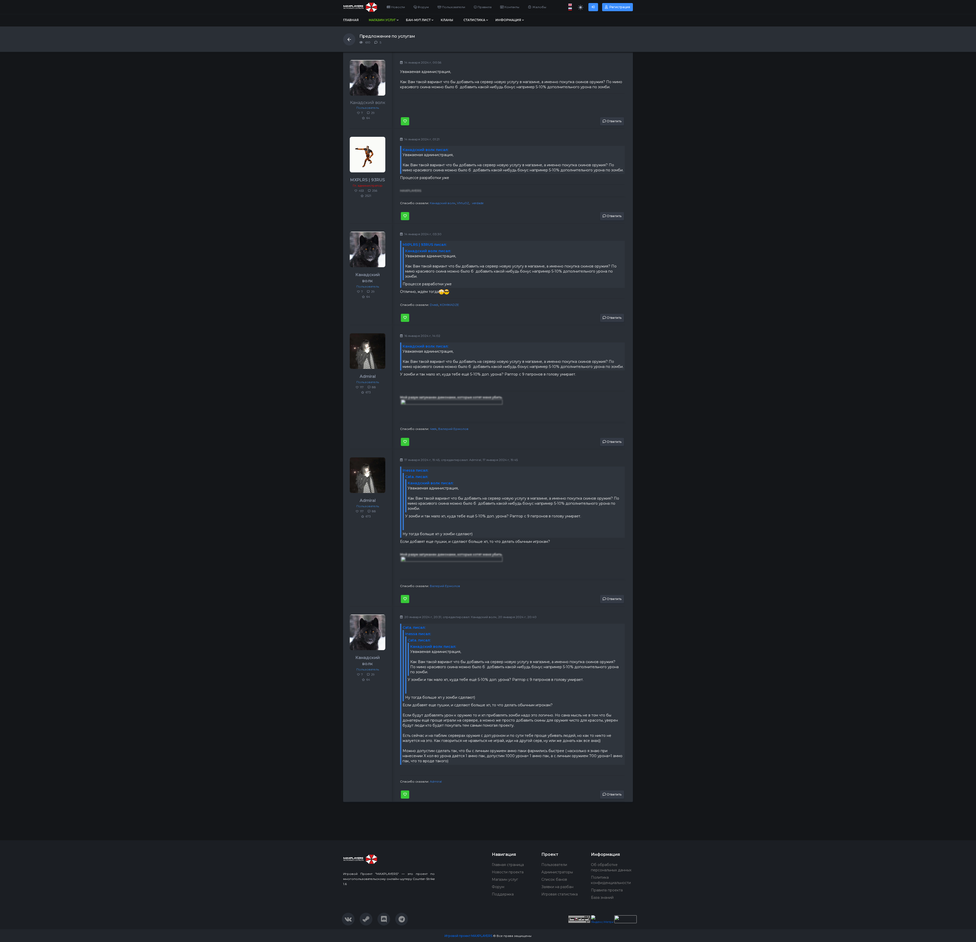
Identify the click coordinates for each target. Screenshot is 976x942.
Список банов (554, 879)
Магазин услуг (505, 879)
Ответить (613, 121)
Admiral (368, 376)
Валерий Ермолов (453, 429)
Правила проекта (607, 890)
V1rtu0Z (463, 203)
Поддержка (503, 894)
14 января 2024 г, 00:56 (422, 62)
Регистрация (619, 7)
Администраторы (557, 872)
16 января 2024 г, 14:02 (422, 336)
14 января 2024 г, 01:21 (421, 139)
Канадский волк (442, 203)
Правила (484, 7)
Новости (397, 7)
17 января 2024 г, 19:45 (421, 460)
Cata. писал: (416, 476)
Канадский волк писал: (425, 149)
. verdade (476, 203)
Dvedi (434, 305)
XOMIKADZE (449, 305)
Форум (423, 7)
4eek (433, 429)
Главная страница (508, 864)
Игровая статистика (559, 894)
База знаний (602, 897)
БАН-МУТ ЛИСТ (418, 20)
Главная (351, 20)
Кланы (447, 20)
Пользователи (453, 7)
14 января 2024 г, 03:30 (422, 234)
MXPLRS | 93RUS (367, 179)
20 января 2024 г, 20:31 (422, 617)
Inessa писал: (415, 470)
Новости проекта (508, 872)
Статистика (474, 20)
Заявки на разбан (557, 887)
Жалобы (538, 7)
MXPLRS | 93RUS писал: (425, 244)
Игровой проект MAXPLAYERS (468, 936)
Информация (508, 20)
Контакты (511, 7)
